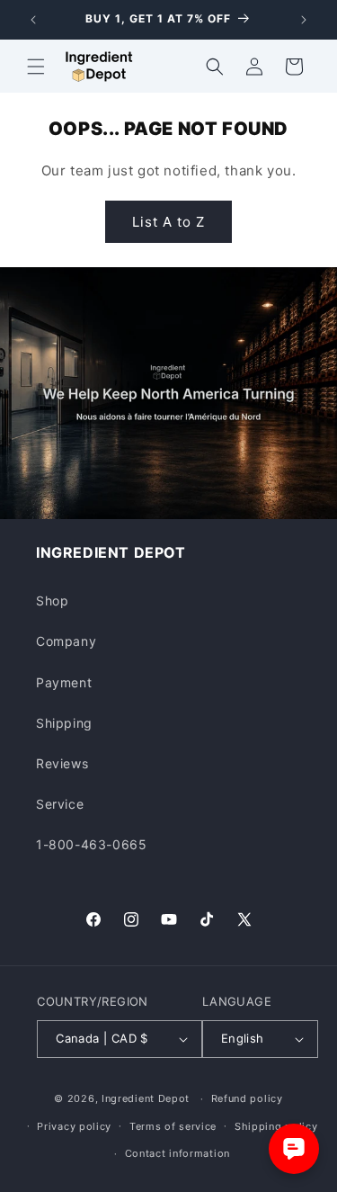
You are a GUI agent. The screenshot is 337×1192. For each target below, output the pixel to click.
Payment (64, 682)
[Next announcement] (304, 20)
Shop (52, 600)
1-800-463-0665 (91, 844)
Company (66, 641)
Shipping (64, 722)
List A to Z (168, 221)
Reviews (62, 763)
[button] (36, 66)
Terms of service (173, 1126)
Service (60, 803)
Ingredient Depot (146, 1098)
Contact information (177, 1153)
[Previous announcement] (33, 20)
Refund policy (247, 1098)
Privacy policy (74, 1126)
